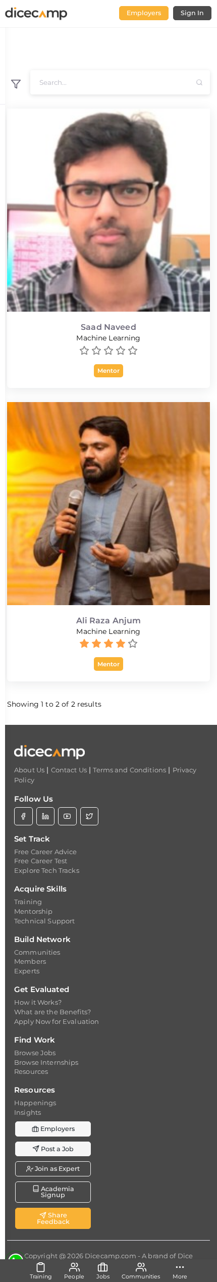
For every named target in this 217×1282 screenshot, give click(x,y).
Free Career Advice (45, 852)
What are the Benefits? (52, 1012)
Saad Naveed (108, 327)
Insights (27, 1112)
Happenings (35, 1103)
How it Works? (38, 1002)
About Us (29, 770)
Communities (37, 952)
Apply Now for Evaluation (56, 1021)
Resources (31, 1071)
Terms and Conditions (129, 770)
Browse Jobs (35, 1053)
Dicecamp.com (110, 1256)
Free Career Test (40, 861)
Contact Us (69, 770)
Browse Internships (46, 1062)
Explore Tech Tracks (46, 870)
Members (30, 961)
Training (28, 902)
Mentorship (33, 911)
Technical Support (44, 921)
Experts (26, 971)
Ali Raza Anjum (108, 620)
